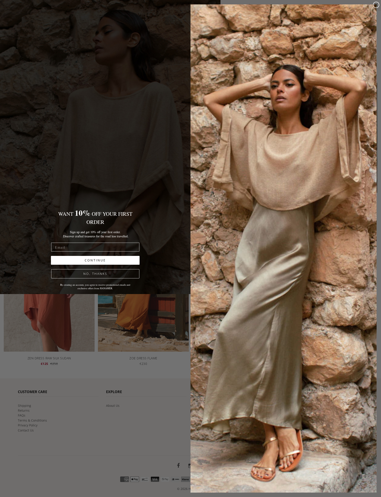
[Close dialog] (376, 5)
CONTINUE (95, 260)
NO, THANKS (95, 274)
